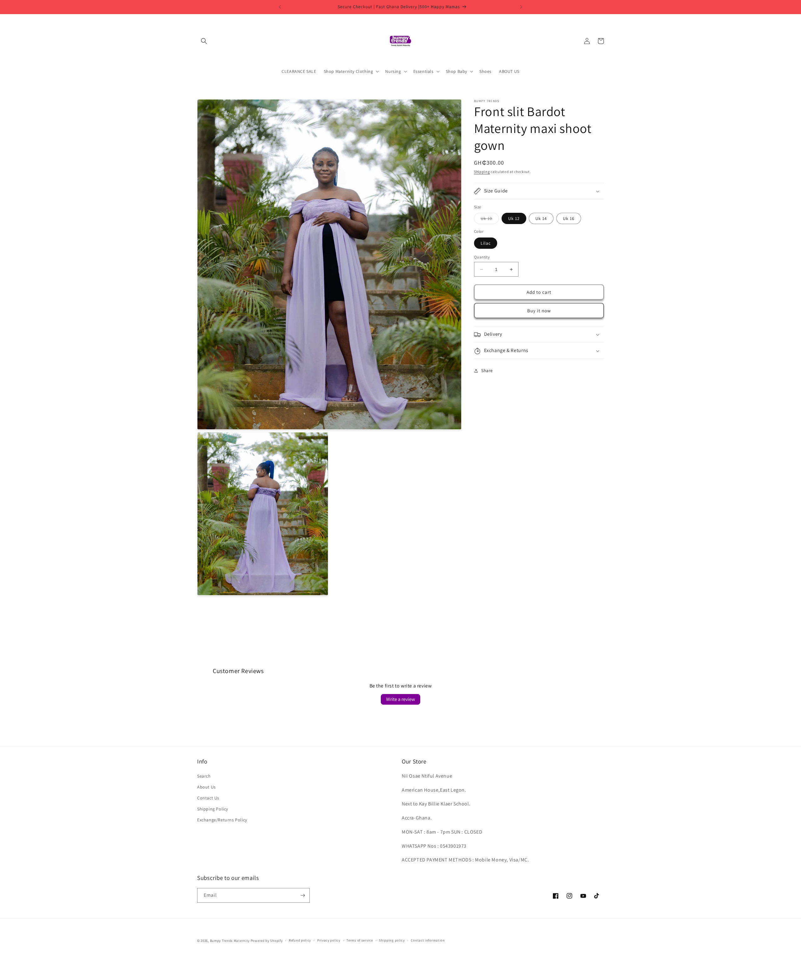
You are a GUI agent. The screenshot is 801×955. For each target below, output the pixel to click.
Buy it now (539, 311)
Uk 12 (514, 219)
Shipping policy (392, 940)
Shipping (482, 171)
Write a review (400, 699)
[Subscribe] (302, 895)
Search (204, 776)
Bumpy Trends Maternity (230, 940)
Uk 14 (541, 219)
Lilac (486, 243)
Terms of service (359, 940)
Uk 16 (568, 219)
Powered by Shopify (267, 940)
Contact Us (208, 798)
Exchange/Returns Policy (222, 820)
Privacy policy (328, 940)
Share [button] (487, 370)
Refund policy (300, 940)
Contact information (428, 940)
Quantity (482, 257)
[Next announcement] (521, 7)
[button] (204, 41)
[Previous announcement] (280, 7)
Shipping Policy (212, 809)
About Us (206, 787)
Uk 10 (490, 220)
